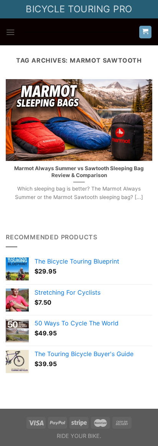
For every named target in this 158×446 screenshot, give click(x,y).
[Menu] (10, 32)
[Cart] (145, 32)
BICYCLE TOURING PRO (79, 9)
